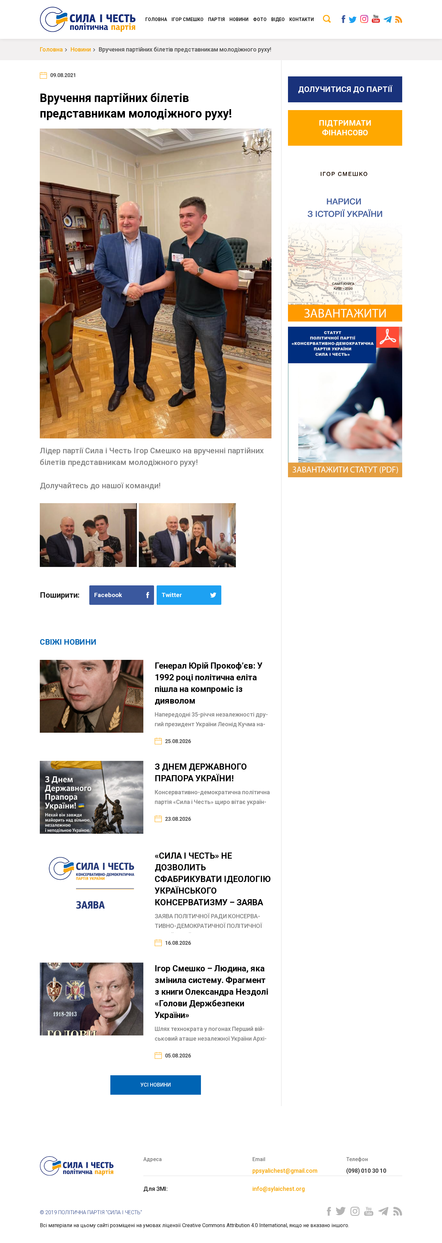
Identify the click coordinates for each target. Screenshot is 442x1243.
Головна (156, 19)
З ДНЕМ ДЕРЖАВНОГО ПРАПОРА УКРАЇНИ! (201, 772)
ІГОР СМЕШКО (187, 19)
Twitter (171, 595)
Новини (239, 19)
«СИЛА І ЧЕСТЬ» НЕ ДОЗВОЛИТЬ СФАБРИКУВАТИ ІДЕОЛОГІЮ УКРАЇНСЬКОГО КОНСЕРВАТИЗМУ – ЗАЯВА (213, 879)
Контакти (301, 19)
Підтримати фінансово (345, 128)
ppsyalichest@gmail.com (284, 1170)
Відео (278, 19)
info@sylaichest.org (278, 1188)
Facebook (108, 595)
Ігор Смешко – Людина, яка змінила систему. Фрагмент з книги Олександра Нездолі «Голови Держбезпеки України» (211, 992)
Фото (260, 19)
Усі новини (155, 1085)
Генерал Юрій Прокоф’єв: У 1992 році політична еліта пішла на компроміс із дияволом (208, 683)
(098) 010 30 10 (366, 1170)
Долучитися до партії (345, 89)
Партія (216, 19)
